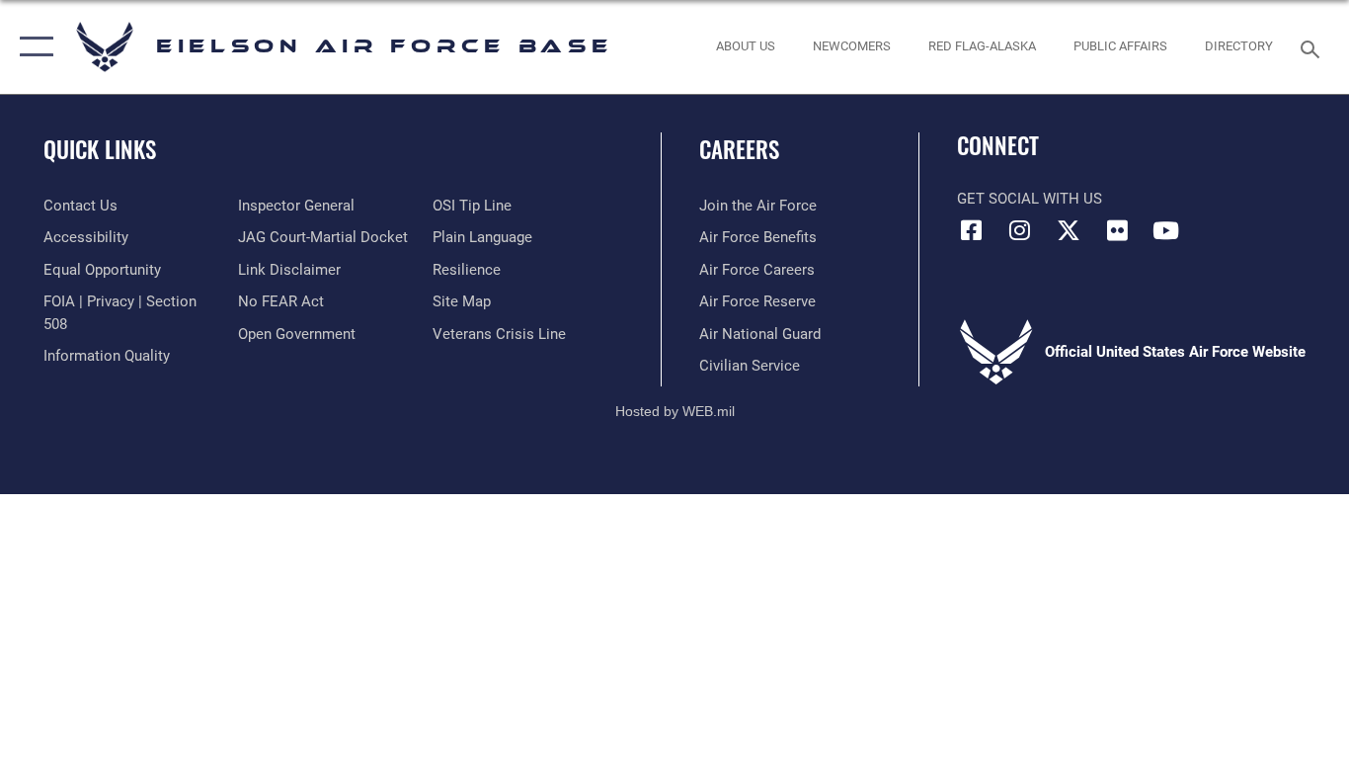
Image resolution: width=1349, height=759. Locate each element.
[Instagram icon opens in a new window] (1020, 230)
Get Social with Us (1029, 199)
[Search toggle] (1313, 47)
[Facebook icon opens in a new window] (972, 230)
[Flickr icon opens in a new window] (1117, 230)
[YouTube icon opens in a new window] (1165, 230)
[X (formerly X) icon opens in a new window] (1068, 230)
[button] (32, 47)
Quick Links (99, 149)
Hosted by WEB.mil (675, 411)
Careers (739, 149)
